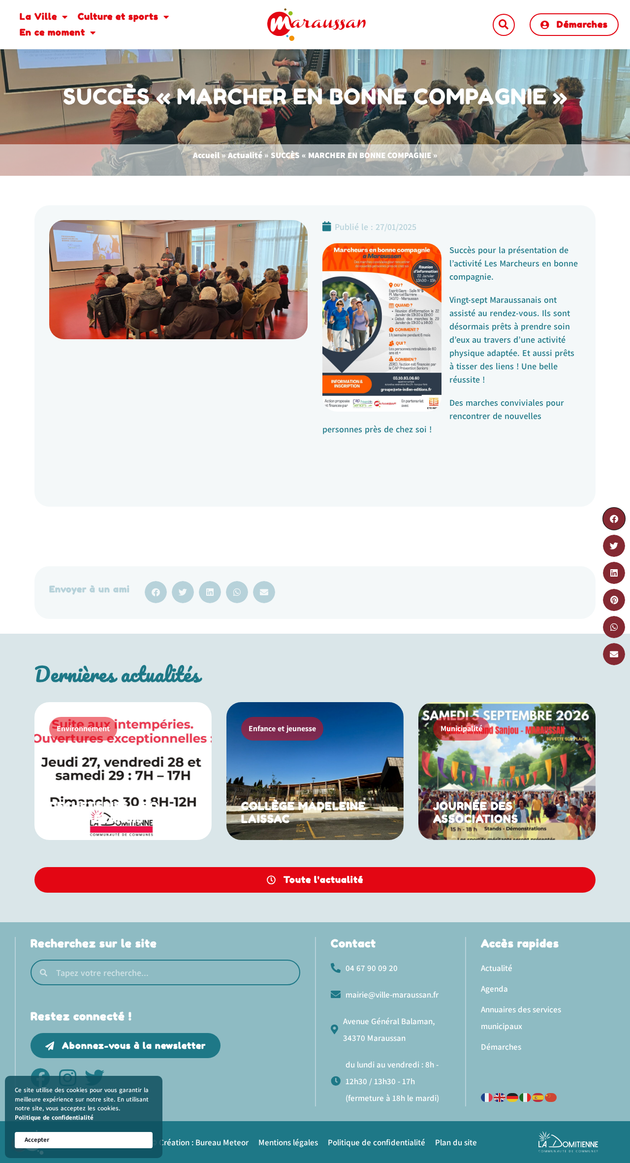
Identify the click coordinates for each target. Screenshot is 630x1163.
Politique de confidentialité (54, 1117)
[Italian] (525, 1096)
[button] (504, 25)
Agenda (494, 988)
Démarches (501, 1046)
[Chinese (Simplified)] (551, 1096)
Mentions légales (288, 1142)
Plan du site (456, 1142)
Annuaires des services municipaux (521, 1018)
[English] (500, 1096)
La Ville (38, 16)
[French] (487, 1096)
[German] (512, 1096)
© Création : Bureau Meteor (200, 1142)
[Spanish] (538, 1096)
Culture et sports (118, 16)
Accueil (206, 155)
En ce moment (52, 32)
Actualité (245, 155)
